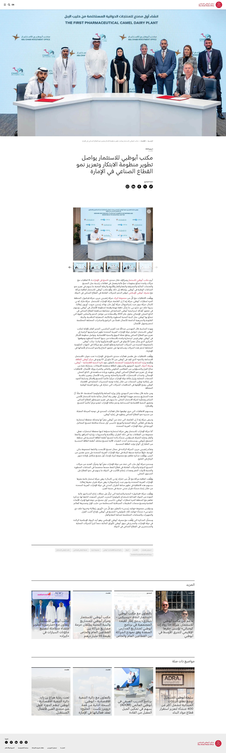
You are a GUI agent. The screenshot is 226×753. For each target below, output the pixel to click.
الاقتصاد (143, 141)
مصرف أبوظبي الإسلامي (139, 292)
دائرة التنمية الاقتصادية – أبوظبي (89, 362)
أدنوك (127, 550)
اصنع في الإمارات (99, 280)
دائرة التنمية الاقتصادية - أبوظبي (112, 550)
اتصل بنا (62, 748)
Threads (26, 742)
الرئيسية (150, 141)
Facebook (139, 186)
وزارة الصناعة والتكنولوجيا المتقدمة (130, 362)
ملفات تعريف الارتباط (38, 748)
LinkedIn (133, 186)
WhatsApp (127, 186)
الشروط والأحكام (9, 748)
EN (13, 5)
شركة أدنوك (147, 365)
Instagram (21, 742)
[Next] (70, 267)
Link (151, 186)
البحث (9, 5)
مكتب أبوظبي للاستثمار (138, 280)
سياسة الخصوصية (23, 748)
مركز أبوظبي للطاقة (84, 359)
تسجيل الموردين (52, 748)
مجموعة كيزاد (120, 298)
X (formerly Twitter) (145, 186)
